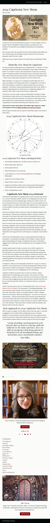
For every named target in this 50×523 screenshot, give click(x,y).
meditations (6, 456)
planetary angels (7, 458)
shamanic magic (7, 466)
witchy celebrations (8, 472)
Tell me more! (25, 514)
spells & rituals (7, 468)
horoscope (5, 450)
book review (6, 447)
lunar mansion (7, 452)
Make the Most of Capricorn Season (29, 107)
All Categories (6, 441)
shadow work (6, 464)
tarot (4, 470)
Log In (45, 2)
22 (16, 174)
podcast (4, 460)
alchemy (5, 443)
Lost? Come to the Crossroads (34, 2)
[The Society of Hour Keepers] (25, 356)
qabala (4, 462)
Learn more (25, 427)
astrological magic (7, 445)
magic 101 (5, 454)
